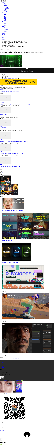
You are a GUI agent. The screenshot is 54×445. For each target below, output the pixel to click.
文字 (19, 358)
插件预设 (3, 2)
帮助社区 (3, 366)
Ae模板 (3, 358)
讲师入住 (3, 367)
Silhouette (1, 102)
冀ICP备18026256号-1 (18, 380)
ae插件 (1, 358)
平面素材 (5, 17)
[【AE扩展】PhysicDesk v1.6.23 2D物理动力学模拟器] (23, 288)
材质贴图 (5, 19)
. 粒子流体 (6, 7)
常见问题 (3, 362)
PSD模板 (5, 14)
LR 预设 (6, 11)
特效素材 (5, 18)
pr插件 (15, 358)
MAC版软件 (5, 31)
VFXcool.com (5, 380)
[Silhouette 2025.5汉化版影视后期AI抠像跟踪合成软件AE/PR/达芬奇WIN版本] (5, 138)
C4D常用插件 (7, 8)
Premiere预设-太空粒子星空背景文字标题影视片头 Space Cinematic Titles (9, 91)
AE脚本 (8, 358)
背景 (0, 89)
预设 (2, 89)
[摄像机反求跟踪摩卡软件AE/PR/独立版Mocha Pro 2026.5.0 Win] (25, 318)
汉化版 (3, 102)
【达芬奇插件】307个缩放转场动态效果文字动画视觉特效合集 (10, 262)
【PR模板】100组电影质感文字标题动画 (7, 240)
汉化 (22, 358)
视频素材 (5, 16)
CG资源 (3, 26)
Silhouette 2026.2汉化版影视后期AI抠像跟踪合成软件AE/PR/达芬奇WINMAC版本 (15, 104)
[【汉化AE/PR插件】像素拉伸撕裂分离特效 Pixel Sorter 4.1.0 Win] (5, 163)
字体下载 (5, 20)
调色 (9, 358)
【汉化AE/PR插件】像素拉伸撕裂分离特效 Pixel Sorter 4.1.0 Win (10, 166)
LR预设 (18, 358)
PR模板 (5, 13)
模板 (2, 12)
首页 (1, 39)
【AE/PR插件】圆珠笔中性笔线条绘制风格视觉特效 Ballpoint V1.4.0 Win (11, 153)
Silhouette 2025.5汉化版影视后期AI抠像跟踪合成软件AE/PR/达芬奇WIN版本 (14, 141)
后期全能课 (3, 39)
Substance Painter (6, 29)
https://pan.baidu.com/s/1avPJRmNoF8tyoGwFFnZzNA (10, 78)
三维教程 (5, 23)
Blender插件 (5, 5)
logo (21, 358)
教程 (2, 21)
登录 (2, 172)
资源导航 (3, 34)
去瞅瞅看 (6, 393)
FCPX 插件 (5, 9)
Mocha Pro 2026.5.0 (4, 114)
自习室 (3, 33)
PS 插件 (5, 4)
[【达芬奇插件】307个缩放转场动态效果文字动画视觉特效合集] (16, 261)
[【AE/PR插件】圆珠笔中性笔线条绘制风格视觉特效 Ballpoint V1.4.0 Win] (5, 150)
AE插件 (1, 126)
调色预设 (5, 10)
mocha (1, 114)
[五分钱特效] (3, 1)
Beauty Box (4, 127)
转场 (10, 358)
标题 (16, 358)
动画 (20, 358)
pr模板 (12, 358)
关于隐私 (3, 363)
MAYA (4, 27)
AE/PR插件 (1, 127)
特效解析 (5, 25)
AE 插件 (5, 3)
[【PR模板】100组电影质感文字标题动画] (25, 239)
